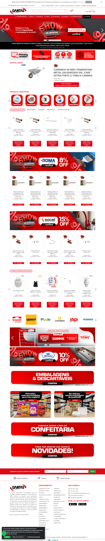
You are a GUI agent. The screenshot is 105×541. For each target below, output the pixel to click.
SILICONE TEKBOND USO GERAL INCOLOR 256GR (86, 292)
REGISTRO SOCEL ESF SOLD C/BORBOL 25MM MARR (18, 252)
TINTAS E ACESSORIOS (59, 518)
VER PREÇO (19, 204)
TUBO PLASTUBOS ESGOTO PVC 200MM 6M (52, 131)
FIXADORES (56, 488)
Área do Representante (90, 5)
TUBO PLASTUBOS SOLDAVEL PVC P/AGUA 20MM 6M (69, 131)
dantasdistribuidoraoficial (76, 495)
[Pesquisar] (66, 11)
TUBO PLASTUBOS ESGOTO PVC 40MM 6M (87, 130)
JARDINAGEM (57, 499)
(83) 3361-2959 (91, 11)
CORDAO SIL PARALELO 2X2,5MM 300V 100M (35, 291)
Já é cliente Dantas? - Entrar (50, 5)
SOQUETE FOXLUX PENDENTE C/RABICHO (18, 291)
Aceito (7, 537)
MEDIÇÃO (56, 503)
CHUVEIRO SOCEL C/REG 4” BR (35, 251)
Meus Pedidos (22, 478)
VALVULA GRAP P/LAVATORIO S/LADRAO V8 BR (69, 292)
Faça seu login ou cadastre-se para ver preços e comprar (66, 84)
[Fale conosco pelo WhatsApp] (4, 533)
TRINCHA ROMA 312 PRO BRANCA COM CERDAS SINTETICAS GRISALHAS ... (18, 194)
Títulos (43, 478)
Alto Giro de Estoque (64, 109)
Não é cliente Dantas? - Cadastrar (71, 5)
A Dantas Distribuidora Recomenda (21, 271)
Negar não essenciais (18, 537)
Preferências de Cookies (33, 537)
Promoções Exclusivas (17, 110)
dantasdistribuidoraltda (76, 497)
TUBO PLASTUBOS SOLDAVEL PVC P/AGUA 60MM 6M (18, 131)
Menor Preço (51, 109)
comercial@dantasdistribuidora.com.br (80, 493)
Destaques (41, 109)
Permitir (88, 2)
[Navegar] (2, 30)
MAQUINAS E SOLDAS (59, 501)
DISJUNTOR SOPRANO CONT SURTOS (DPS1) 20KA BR (52, 292)
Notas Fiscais (65, 478)
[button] (44, 40)
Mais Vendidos (31, 109)
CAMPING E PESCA (44, 499)
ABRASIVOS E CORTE (44, 488)
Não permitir (81, 2)
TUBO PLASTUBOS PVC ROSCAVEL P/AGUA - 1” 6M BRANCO (35, 131)
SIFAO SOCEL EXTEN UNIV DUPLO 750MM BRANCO (52, 252)
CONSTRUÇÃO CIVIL (44, 501)
